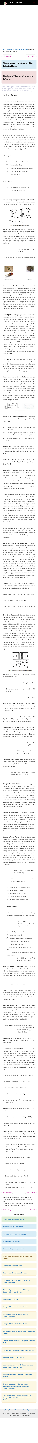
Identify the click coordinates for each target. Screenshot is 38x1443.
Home (3, 49)
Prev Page (8, 56)
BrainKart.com (16, 3)
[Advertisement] (19, 26)
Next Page (30, 56)
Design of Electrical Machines (17, 49)
